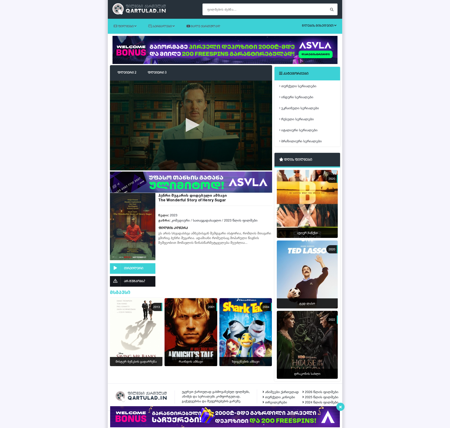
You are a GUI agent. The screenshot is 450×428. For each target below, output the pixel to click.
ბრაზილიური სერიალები (301, 141)
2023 (173, 215)
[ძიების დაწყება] (332, 9)
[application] (191, 125)
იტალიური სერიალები (299, 130)
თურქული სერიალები (298, 86)
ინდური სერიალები (296, 97)
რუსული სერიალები (297, 119)
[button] (191, 125)
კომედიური (180, 220)
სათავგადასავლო (207, 220)
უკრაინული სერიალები (299, 108)
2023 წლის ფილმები (241, 220)
